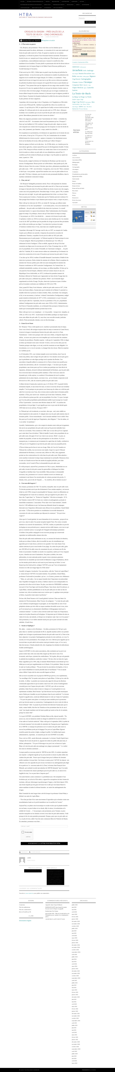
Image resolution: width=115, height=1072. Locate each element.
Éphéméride (75, 109)
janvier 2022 (75, 1011)
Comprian (75, 85)
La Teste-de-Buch (35, 852)
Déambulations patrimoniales (35, 1)
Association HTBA (25, 7)
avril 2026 (74, 912)
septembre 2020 (76, 1049)
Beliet (93, 73)
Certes (80, 82)
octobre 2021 (75, 1018)
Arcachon (77, 70)
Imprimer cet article (49, 40)
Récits (74, 195)
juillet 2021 (74, 1025)
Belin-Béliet (79, 76)
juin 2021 (74, 1027)
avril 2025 (74, 935)
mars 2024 (74, 966)
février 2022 (75, 1009)
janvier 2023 (75, 994)
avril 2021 (74, 1032)
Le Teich (88, 97)
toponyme (75, 202)
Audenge (90, 70)
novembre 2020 (76, 1044)
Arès (84, 70)
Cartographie (65, 1)
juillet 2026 (75, 905)
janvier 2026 (75, 919)
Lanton (74, 90)
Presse (84, 104)
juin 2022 (74, 999)
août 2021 (74, 1023)
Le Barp (75, 97)
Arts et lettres (76, 157)
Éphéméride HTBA (77, 176)
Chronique (88, 82)
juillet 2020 (75, 1053)
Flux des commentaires (25, 909)
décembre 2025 (76, 921)
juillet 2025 (75, 928)
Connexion (22, 905)
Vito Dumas (55, 911)
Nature (82, 1)
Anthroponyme (83, 67)
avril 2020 (74, 1061)
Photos (48, 1)
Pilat (81, 104)
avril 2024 (74, 964)
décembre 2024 (76, 945)
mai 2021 (74, 1030)
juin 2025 (74, 931)
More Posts (31, 860)
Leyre (74, 99)
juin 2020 (74, 1056)
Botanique (75, 164)
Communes (74, 1)
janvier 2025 (75, 942)
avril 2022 (74, 1004)
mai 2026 (74, 909)
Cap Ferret (76, 79)
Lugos (78, 99)
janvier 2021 (75, 1039)
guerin (47, 913)
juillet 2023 (74, 983)
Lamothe (90, 88)
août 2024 (74, 954)
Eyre (81, 85)
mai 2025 (74, 933)
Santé (85, 106)
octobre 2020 (75, 1046)
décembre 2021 (76, 1013)
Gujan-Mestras (77, 88)
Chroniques (24, 852)
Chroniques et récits (58, 4)
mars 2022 (74, 1006)
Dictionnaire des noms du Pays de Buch (31, 4)
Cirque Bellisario (58, 905)
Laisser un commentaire (52, 36)
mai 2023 (74, 987)
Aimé (42, 36)
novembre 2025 (76, 923)
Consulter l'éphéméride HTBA (80, 62)
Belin (74, 76)
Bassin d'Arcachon (85, 73)
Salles (81, 106)
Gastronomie (85, 4)
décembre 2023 (76, 971)
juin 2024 (74, 959)
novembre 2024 (76, 947)
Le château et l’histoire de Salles (88, 137)
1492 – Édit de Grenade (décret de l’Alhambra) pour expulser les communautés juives (57, 915)
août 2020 (74, 1051)
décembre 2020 (76, 1042)
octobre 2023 (75, 975)
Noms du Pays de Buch (78, 188)
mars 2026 (74, 914)
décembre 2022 (76, 997)
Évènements (47, 7)
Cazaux (75, 82)
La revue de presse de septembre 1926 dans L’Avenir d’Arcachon (89, 117)
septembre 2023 (76, 978)
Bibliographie (55, 1)
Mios (93, 102)
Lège (82, 99)
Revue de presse (58, 7)
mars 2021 (74, 1035)
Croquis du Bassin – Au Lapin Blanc (34, 870)
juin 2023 (74, 985)
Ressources (70, 4)
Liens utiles (47, 4)
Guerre (85, 85)
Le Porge (82, 97)
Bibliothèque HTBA (37, 7)
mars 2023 (74, 990)
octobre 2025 (75, 926)
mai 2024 (74, 961)
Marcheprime (88, 102)
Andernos (75, 67)
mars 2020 (74, 1063)
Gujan (89, 85)
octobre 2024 (75, 949)
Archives (74, 155)
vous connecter (29, 893)
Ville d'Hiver (89, 106)
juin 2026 (74, 907)
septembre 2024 (76, 952)
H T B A (25, 14)
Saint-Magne (75, 106)
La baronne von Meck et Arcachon (89, 142)
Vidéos (77, 4)
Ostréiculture (76, 104)
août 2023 (74, 980)
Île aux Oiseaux (83, 109)
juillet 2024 (75, 957)
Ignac (85, 87)
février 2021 (75, 1037)
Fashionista (85, 1070)
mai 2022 (74, 1001)
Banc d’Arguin (75, 73)
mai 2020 (74, 1058)
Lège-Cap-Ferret (78, 102)
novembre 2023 (76, 973)
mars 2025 (74, 938)
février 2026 (75, 916)
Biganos (92, 76)
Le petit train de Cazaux (58, 919)
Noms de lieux (76, 186)
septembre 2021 (76, 1020)
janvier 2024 (75, 968)
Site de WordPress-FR (25, 912)
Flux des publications (24, 907)
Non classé (75, 190)
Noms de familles (76, 183)
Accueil (22, 1)
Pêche (88, 104)
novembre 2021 (76, 1016)
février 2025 (75, 940)
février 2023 (75, 992)
